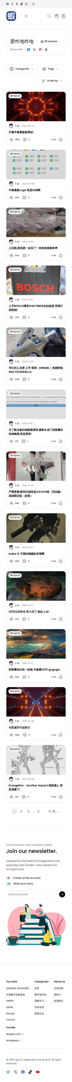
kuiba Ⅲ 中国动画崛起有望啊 (26, 554)
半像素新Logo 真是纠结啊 (24, 190)
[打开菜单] (26, 16)
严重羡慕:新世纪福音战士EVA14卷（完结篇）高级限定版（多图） (36, 494)
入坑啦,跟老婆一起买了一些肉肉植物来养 (33, 248)
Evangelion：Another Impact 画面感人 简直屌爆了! (36, 787)
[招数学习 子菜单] (45, 1001)
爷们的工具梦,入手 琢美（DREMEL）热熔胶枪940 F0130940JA (36, 370)
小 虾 (17, 125)
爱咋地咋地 (15, 95)
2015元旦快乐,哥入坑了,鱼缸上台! (29, 612)
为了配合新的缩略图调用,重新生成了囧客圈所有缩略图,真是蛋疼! (36, 432)
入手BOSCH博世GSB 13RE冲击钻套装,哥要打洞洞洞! (36, 308)
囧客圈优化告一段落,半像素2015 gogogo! (34, 669)
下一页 (53, 811)
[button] (33, 3)
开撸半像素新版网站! (21, 132)
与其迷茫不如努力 (19, 727)
